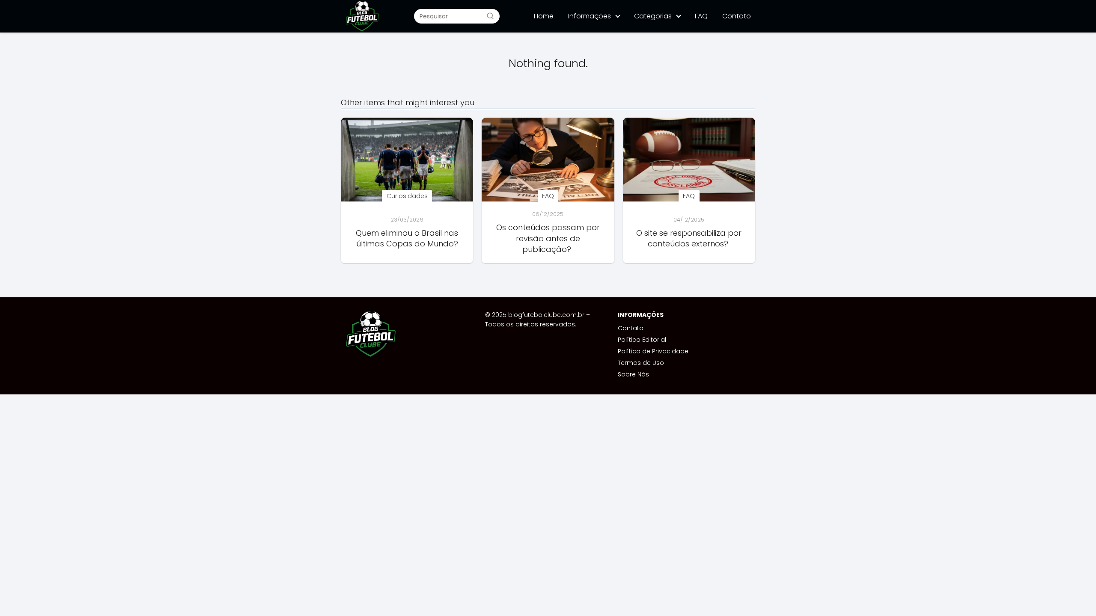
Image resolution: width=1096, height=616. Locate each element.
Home (544, 16)
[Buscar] (490, 16)
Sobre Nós (633, 374)
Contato (736, 16)
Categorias (653, 16)
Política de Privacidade (653, 351)
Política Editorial (642, 339)
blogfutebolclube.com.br (546, 315)
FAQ (701, 16)
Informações (589, 16)
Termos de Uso (641, 362)
